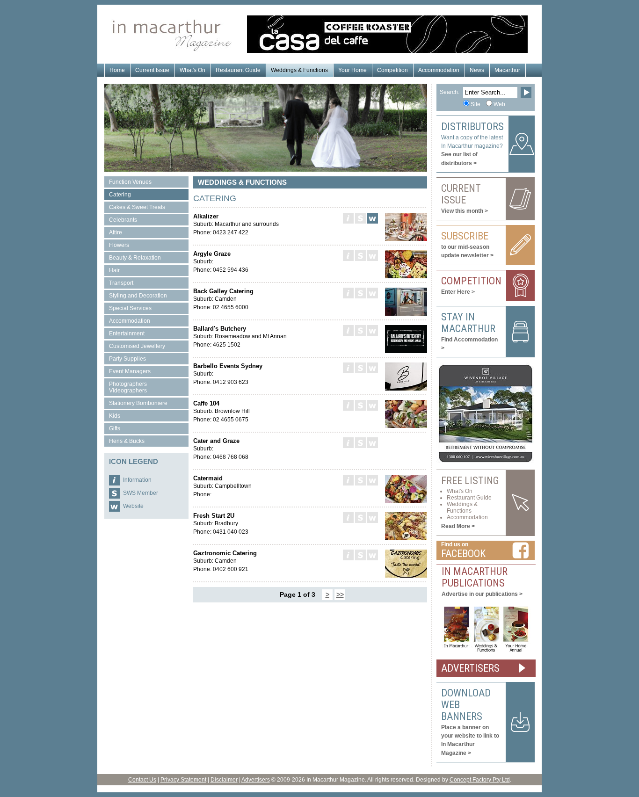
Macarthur (507, 70)
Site (475, 104)
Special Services (130, 308)
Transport (121, 283)
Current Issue (152, 70)
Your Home (352, 70)
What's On (192, 70)
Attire (115, 232)
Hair (114, 270)
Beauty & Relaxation (135, 257)
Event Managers (130, 371)
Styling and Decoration (138, 295)
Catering (120, 194)
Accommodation (438, 70)
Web (499, 104)
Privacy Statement (183, 779)
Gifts (114, 428)
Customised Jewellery (137, 346)
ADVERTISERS (470, 668)
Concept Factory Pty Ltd (480, 779)
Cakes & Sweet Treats (137, 207)
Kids (114, 416)
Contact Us (142, 779)
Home (117, 70)
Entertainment (127, 333)
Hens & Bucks (127, 441)
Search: (449, 92)
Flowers (119, 245)
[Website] (372, 218)
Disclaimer (224, 779)
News (477, 70)
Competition (392, 70)
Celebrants (123, 220)
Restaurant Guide (238, 70)
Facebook (463, 553)
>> (340, 594)
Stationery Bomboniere (138, 403)
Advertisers (255, 779)
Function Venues (130, 182)
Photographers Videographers (128, 387)
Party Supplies (127, 358)
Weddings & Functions (299, 70)
